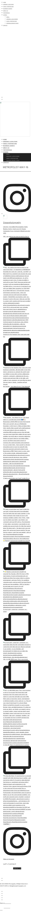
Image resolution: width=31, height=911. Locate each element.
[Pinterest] (9, 903)
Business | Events (7, 8)
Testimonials (6, 12)
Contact (5, 25)
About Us (5, 10)
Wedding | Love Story (8, 4)
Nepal (7, 17)
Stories (5, 14)
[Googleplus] (6, 903)
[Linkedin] (10, 903)
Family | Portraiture (8, 6)
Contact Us (17, 868)
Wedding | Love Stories (12, 19)
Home (4, 2)
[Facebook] (5, 903)
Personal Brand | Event (12, 23)
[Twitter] (7, 903)
